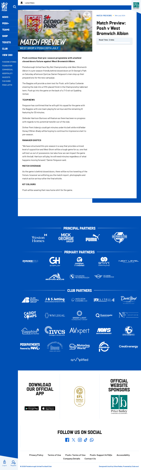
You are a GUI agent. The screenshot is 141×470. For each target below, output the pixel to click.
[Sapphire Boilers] (30, 331)
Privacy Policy (36, 455)
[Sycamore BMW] (79, 277)
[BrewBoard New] (129, 331)
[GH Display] (55, 261)
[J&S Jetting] (55, 300)
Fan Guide (6, 81)
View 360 (7, 55)
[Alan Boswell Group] (30, 300)
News (5, 17)
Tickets (6, 42)
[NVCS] (55, 331)
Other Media (118, 466)
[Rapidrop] (104, 346)
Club (5, 48)
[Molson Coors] (79, 300)
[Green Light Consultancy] (79, 315)
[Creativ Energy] (129, 346)
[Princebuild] (30, 261)
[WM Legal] (55, 315)
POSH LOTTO (7, 84)
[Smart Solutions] (104, 261)
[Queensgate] (104, 315)
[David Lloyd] (129, 300)
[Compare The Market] (79, 261)
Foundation (7, 65)
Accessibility (123, 455)
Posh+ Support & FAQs (101, 455)
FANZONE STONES (9, 61)
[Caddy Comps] (30, 315)
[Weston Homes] (39, 237)
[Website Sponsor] (136, 6)
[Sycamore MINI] (104, 277)
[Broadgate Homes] (55, 346)
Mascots (6, 77)
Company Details (71, 458)
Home (21, 2)
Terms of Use (54, 455)
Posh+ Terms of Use (75, 455)
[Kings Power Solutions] (119, 237)
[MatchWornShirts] (104, 331)
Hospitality (7, 73)
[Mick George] (66, 237)
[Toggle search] (14, 7)
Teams (5, 29)
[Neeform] (129, 315)
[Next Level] (129, 262)
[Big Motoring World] (79, 346)
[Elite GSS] (104, 300)
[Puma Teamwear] (93, 237)
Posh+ (5, 23)
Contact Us (90, 458)
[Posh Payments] (30, 346)
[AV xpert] (79, 331)
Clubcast (135, 466)
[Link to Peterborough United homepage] (5, 6)
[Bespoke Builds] (55, 277)
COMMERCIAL (7, 69)
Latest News (30, 3)
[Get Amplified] (79, 360)
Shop (5, 36)
